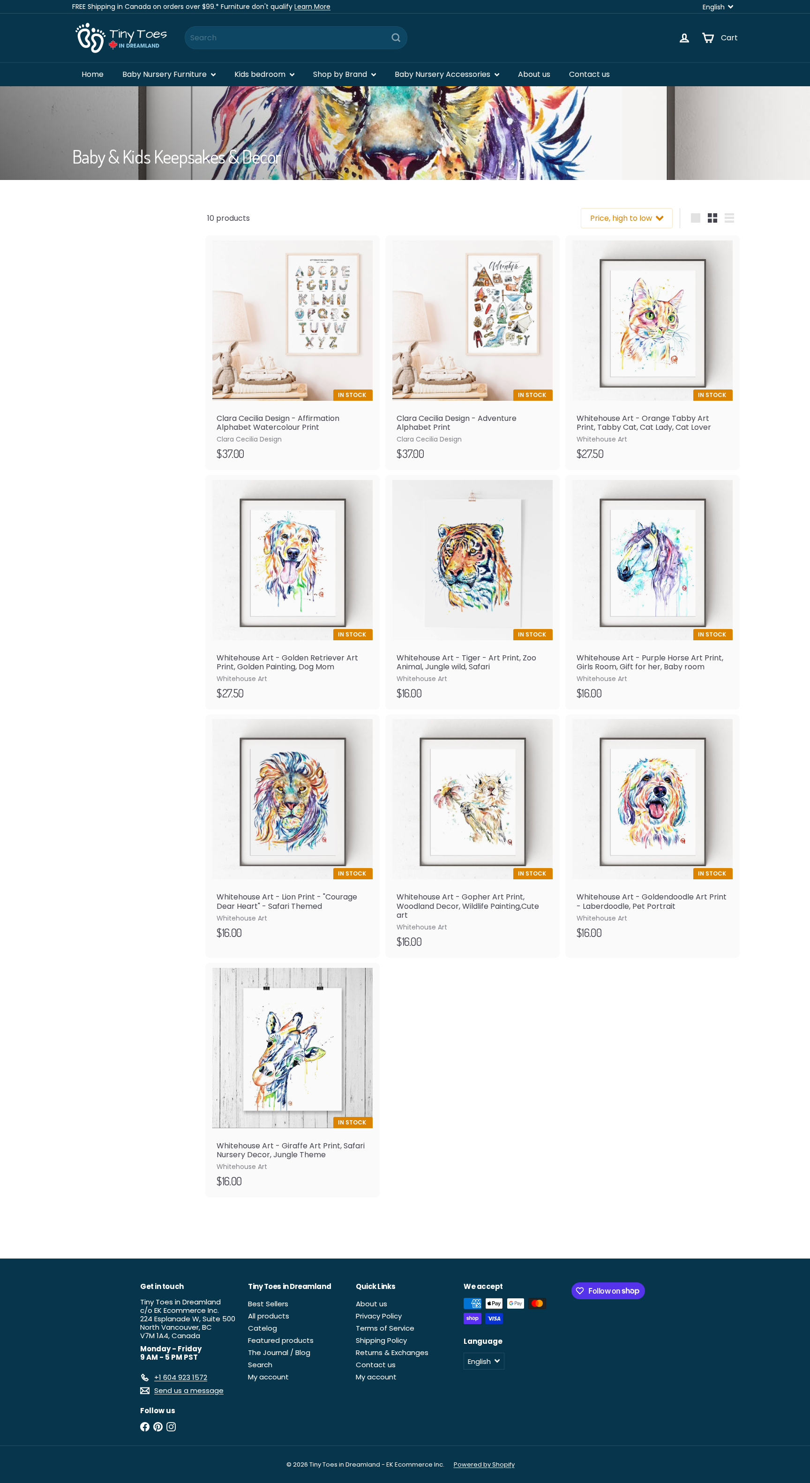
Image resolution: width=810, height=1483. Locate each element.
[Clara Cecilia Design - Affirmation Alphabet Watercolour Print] (292, 352)
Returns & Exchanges (392, 1352)
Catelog (262, 1328)
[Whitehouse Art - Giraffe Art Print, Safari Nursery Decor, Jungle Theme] (292, 1080)
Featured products (281, 1340)
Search (260, 1365)
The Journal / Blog (279, 1352)
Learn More (312, 6)
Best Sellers (268, 1304)
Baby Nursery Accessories (443, 74)
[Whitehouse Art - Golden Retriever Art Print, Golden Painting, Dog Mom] (292, 592)
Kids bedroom (260, 74)
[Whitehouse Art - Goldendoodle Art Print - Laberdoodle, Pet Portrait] (652, 831)
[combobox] (296, 37)
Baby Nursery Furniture (165, 74)
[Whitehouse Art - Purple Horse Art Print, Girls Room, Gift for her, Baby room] (652, 592)
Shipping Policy (381, 1340)
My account (268, 1377)
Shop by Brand (341, 74)
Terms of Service (385, 1328)
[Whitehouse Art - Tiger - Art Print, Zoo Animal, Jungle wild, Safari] (472, 592)
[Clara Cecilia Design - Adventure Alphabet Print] (472, 352)
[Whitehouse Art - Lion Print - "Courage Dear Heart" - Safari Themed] (292, 831)
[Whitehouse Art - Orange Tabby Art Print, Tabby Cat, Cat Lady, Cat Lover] (652, 352)
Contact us (589, 74)
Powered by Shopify (484, 1464)
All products (268, 1316)
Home (93, 74)
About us (534, 74)
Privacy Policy (379, 1316)
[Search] (396, 37)
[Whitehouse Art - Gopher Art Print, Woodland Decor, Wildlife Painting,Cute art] (472, 836)
